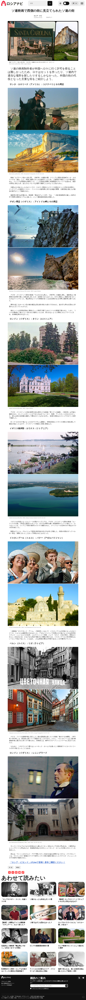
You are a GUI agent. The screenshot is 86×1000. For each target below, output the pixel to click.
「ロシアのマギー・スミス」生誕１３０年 (14, 900)
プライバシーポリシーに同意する (40, 988)
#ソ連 (10, 867)
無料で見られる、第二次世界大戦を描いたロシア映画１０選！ (71, 970)
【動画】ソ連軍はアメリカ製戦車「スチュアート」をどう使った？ (13, 923)
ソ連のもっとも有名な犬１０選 (41, 899)
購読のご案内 (38, 978)
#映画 (17, 867)
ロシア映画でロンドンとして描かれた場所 (71, 947)
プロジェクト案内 (6, 981)
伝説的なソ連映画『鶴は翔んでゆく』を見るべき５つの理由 (13, 947)
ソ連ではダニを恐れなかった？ (41, 922)
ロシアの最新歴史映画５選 (39, 946)
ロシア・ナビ (38, 16)
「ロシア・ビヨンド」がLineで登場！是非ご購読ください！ (37, 862)
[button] (46, 2)
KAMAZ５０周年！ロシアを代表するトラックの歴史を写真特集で (14, 970)
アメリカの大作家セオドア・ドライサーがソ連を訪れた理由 (42, 970)
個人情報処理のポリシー (7, 983)
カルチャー (49, 17)
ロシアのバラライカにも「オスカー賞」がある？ (71, 923)
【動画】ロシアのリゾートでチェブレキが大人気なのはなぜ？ (71, 900)
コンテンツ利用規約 (6, 985)
